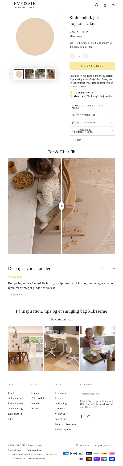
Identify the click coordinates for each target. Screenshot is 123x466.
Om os (35, 393)
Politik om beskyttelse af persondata (27, 454)
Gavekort (60, 408)
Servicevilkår (51, 454)
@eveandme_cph (61, 319)
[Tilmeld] (113, 393)
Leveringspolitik (18, 459)
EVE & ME (20, 445)
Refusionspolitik (34, 450)
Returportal (61, 393)
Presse (34, 408)
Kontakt (35, 403)
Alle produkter (39, 398)
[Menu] (10, 4)
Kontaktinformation (37, 459)
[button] (96, 4)
